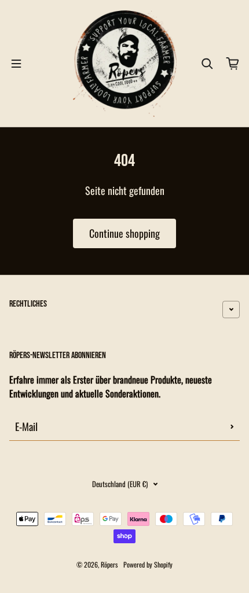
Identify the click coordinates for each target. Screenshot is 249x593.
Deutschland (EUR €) (120, 483)
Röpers (109, 564)
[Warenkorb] (233, 64)
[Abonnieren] (232, 426)
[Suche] (207, 64)
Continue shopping (124, 233)
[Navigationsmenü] (16, 64)
